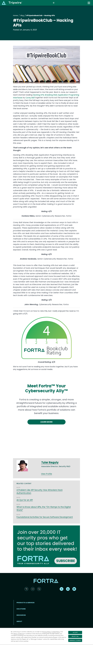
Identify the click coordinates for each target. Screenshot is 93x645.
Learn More (46, 422)
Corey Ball (30, 97)
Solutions (21, 609)
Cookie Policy (55, 632)
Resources (21, 615)
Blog (22, 15)
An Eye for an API (25, 500)
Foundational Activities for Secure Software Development (45, 517)
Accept (75, 632)
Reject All (75, 636)
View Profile (46, 473)
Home (15, 15)
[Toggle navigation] (89, 3)
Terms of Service (18, 634)
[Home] (12, 2)
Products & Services (25, 603)
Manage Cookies (75, 640)
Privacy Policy (46, 632)
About (19, 621)
